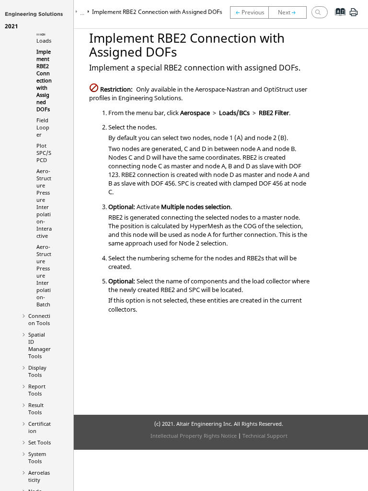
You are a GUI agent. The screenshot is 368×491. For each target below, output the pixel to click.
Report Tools (37, 390)
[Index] (337, 19)
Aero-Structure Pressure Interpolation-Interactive (44, 203)
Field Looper (42, 127)
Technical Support (265, 435)
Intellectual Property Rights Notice (193, 435)
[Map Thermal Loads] (249, 12)
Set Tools (39, 442)
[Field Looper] (289, 12)
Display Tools (37, 371)
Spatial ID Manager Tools (39, 345)
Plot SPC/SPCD (43, 153)
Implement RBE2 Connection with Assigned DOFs (44, 80)
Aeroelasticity (39, 476)
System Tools (37, 457)
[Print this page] (353, 16)
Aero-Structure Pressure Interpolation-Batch (43, 275)
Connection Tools (39, 319)
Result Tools (36, 408)
